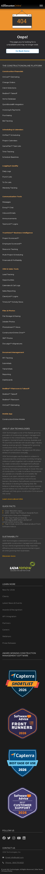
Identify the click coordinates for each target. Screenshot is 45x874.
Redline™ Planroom (10, 400)
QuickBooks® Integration (12, 104)
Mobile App (7, 414)
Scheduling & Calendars (12, 130)
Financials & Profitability (12, 260)
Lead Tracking (8, 274)
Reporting (6, 374)
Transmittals (7, 369)
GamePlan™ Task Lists (11, 146)
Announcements (9, 218)
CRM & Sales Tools (10, 269)
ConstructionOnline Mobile (13, 419)
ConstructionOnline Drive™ (13, 333)
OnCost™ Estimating (10, 77)
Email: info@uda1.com (14, 857)
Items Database (9, 99)
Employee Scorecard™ (12, 244)
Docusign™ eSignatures (12, 344)
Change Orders (8, 82)
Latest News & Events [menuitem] (12, 603)
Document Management (13, 352)
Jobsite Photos (8, 322)
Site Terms (39, 869)
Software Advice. (9, 526)
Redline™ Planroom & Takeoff (15, 389)
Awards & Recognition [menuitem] (12, 610)
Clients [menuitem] (5, 596)
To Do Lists (6, 182)
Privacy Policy (7, 871)
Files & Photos (8, 311)
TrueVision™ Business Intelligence (17, 233)
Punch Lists (7, 177)
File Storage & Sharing (11, 316)
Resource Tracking (10, 249)
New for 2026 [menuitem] (8, 590)
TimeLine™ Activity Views (12, 302)
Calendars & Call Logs (11, 285)
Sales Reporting (9, 291)
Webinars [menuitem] (6, 636)
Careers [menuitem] (5, 630)
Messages (6, 202)
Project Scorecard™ (10, 238)
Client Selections (9, 88)
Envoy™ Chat (7, 207)
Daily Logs (6, 171)
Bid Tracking (7, 121)
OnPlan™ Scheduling (11, 135)
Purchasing (7, 115)
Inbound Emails (8, 213)
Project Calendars (9, 141)
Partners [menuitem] (6, 623)
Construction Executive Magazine (16, 515)
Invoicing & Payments (11, 110)
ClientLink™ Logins (10, 296)
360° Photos (7, 338)
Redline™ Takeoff (9, 93)
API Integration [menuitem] (9, 616)
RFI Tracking (7, 358)
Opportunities (8, 280)
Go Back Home (22, 51)
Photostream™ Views (11, 327)
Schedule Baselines (10, 157)
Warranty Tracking (9, 188)
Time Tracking (8, 152)
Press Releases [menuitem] (9, 643)
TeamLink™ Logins (10, 224)
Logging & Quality (10, 166)
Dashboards (7, 380)
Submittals (6, 363)
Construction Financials (12, 71)
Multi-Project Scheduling (12, 255)
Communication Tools (12, 196)
